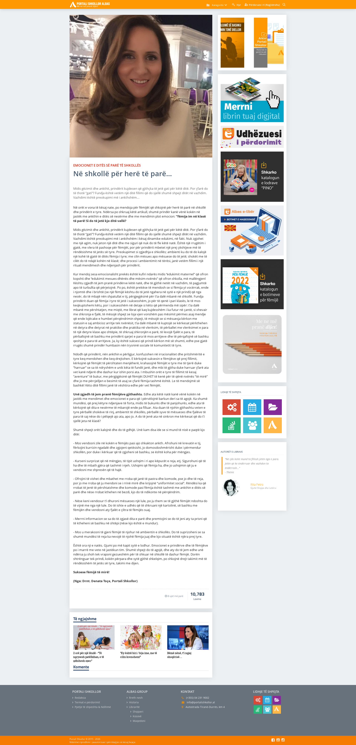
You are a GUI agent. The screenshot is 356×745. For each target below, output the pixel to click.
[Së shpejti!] (252, 407)
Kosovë (136, 716)
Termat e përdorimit (87, 702)
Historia (133, 702)
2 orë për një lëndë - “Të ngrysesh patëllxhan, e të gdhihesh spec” (88, 657)
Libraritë (134, 707)
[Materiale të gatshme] (231, 407)
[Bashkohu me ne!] (252, 425)
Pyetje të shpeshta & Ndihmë (92, 707)
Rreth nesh (135, 697)
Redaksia (80, 697)
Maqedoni (138, 721)
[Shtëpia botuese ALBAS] (273, 425)
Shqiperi (137, 711)
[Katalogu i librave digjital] (273, 407)
